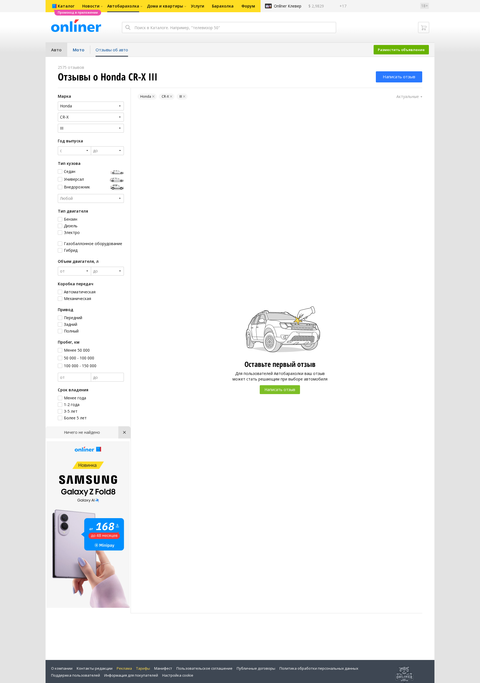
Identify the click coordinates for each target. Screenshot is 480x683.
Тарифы (143, 668)
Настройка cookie (177, 675)
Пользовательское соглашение (204, 668)
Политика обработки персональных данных (318, 668)
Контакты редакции (94, 668)
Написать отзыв (399, 76)
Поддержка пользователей (75, 675)
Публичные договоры (256, 668)
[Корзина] (423, 27)
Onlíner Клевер (287, 6)
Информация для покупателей (131, 675)
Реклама (124, 668)
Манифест (163, 668)
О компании (61, 668)
